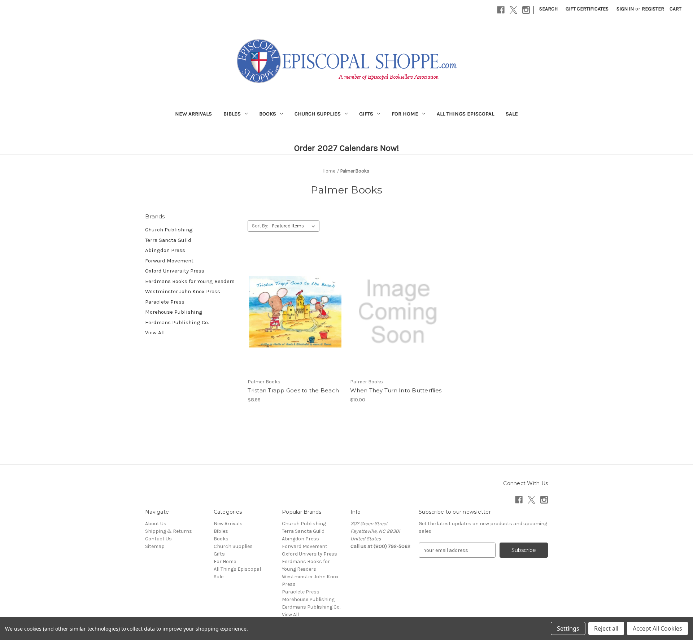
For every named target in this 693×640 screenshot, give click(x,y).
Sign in (625, 9)
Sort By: (260, 225)
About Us (155, 524)
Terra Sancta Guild (168, 240)
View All (155, 332)
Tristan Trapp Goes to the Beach (293, 390)
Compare (293, 312)
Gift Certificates (587, 9)
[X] (513, 10)
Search (548, 9)
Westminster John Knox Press (182, 291)
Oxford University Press (174, 270)
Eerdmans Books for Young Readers (190, 281)
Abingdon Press (165, 250)
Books (267, 113)
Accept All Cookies (657, 628)
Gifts (366, 113)
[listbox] (295, 226)
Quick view (294, 299)
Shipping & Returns (168, 531)
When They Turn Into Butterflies (395, 390)
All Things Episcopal (465, 113)
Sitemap (155, 546)
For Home (405, 113)
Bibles (232, 113)
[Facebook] (501, 10)
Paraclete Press (164, 302)
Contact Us (158, 539)
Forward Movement (169, 260)
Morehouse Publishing (173, 312)
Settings (568, 628)
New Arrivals (193, 113)
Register (653, 9)
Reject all (606, 628)
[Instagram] (526, 10)
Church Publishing (169, 229)
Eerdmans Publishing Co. (177, 322)
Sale (512, 113)
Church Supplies (318, 113)
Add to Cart (295, 324)
